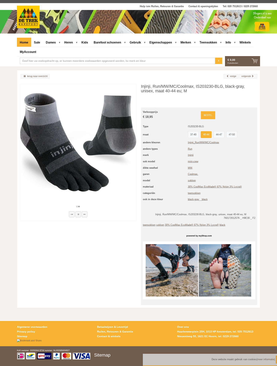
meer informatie (265, 359)
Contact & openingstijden (203, 6)
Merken (186, 42)
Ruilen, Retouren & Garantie (115, 331)
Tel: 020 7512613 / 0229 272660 (240, 6)
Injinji (191, 155)
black (205, 199)
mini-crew (193, 161)
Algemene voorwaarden (32, 326)
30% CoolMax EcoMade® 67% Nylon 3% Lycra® (215, 186)
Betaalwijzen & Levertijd (112, 326)
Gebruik (135, 42)
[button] (72, 214)
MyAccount (28, 51)
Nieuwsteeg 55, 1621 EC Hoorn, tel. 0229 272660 (208, 336)
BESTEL (208, 115)
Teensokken (208, 42)
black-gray (193, 199)
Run (190, 148)
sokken (192, 180)
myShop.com (205, 236)
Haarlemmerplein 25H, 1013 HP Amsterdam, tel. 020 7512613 (215, 331)
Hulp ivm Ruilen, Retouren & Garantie (162, 6)
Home (24, 42)
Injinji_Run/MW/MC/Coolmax (203, 142)
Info (228, 42)
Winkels (245, 42)
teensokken (194, 193)
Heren (68, 42)
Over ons (183, 326)
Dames (51, 42)
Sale (37, 42)
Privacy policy (26, 331)
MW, (190, 167)
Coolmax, (193, 174)
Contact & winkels (108, 336)
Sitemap (22, 336)
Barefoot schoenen (107, 42)
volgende (246, 76)
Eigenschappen (160, 42)
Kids (84, 42)
